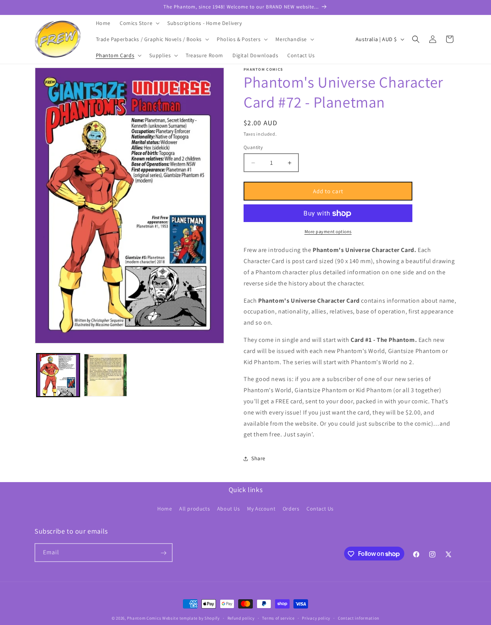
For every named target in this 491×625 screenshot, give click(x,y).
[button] (139, 23)
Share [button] (258, 458)
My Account (261, 508)
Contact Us (320, 508)
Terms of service (278, 617)
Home (164, 508)
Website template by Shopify (191, 618)
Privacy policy (316, 617)
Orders (291, 508)
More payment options (328, 232)
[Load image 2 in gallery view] (105, 375)
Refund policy (241, 617)
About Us (228, 508)
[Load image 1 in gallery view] (58, 375)
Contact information (358, 617)
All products (194, 508)
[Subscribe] (163, 553)
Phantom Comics (144, 618)
